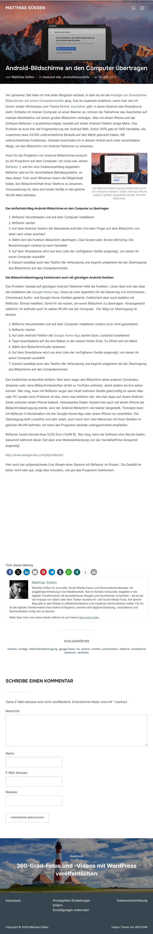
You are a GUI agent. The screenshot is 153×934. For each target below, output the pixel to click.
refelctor (124, 649)
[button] (10, 572)
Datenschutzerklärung (132, 900)
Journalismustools (76, 77)
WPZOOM (141, 927)
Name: (10, 753)
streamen (83, 652)
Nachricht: (13, 711)
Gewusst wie (52, 77)
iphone (86, 649)
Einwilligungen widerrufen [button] (71, 910)
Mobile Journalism (73, 106)
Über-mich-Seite (89, 617)
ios (78, 649)
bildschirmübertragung (43, 649)
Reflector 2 (13, 167)
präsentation (110, 649)
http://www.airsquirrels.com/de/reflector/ (34, 455)
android (12, 649)
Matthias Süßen (25, 7)
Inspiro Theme (120, 927)
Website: (12, 792)
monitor (96, 649)
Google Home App (45, 292)
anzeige (23, 649)
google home (67, 649)
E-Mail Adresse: (17, 773)
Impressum (13, 900)
